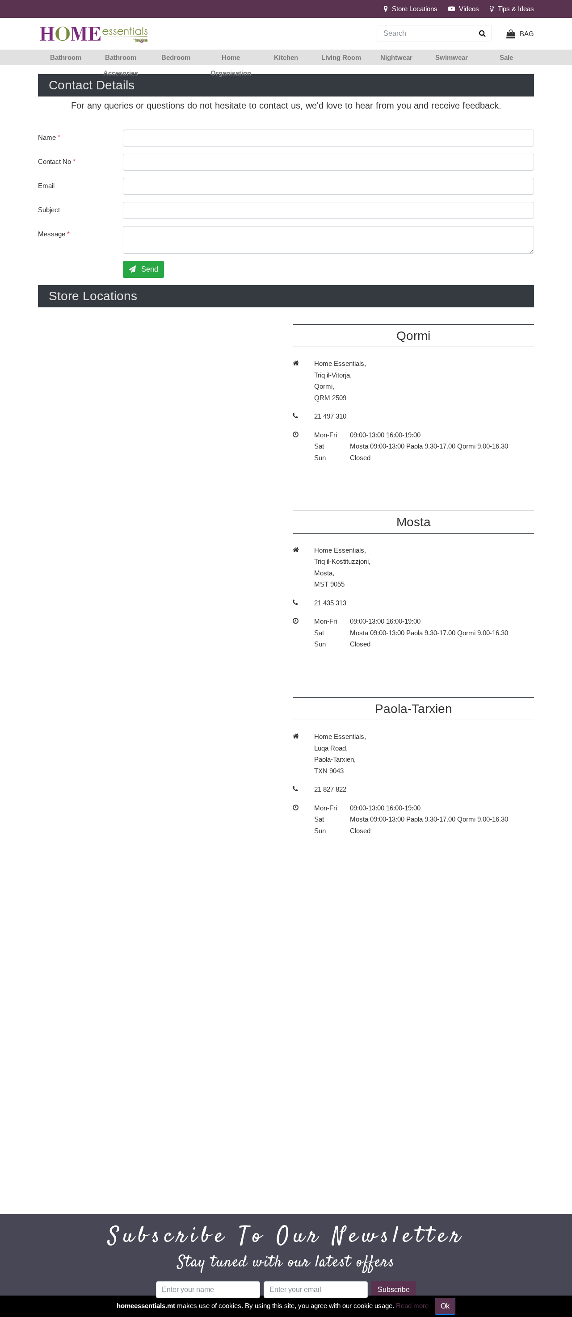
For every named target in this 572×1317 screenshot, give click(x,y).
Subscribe (394, 1289)
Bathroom (65, 57)
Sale (506, 57)
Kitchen (286, 57)
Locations (414, 9)
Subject (49, 210)
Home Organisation (230, 65)
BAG (527, 34)
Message (54, 234)
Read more (412, 1305)
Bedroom (175, 57)
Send (148, 269)
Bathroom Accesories (120, 65)
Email (46, 185)
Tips (515, 9)
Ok (445, 1306)
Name (49, 137)
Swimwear (451, 57)
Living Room (341, 57)
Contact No (57, 161)
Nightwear (396, 57)
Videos (468, 9)
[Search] (483, 33)
